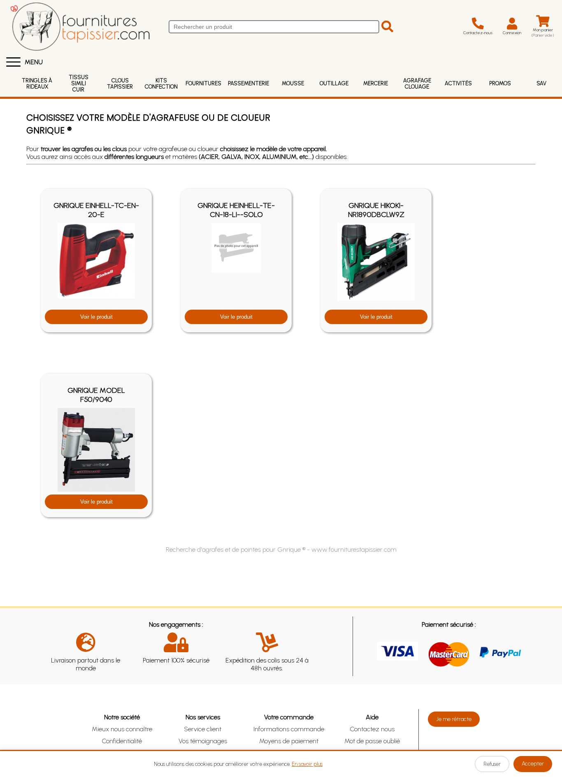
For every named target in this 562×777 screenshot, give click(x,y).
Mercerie (375, 83)
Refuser (492, 764)
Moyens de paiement (288, 741)
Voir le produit (96, 317)
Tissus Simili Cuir (78, 83)
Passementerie (248, 83)
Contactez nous (372, 729)
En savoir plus (307, 764)
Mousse (293, 83)
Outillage (334, 83)
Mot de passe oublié (372, 741)
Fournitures (203, 83)
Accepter (533, 763)
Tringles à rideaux (37, 83)
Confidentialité (122, 741)
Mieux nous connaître (122, 729)
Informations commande (288, 729)
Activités (458, 83)
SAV (541, 83)
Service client (202, 729)
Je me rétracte (453, 719)
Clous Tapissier (120, 83)
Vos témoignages (203, 741)
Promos (500, 83)
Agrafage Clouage (417, 83)
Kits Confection (161, 83)
